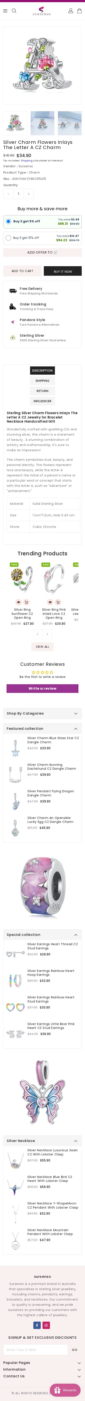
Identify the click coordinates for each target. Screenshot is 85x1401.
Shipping (27, 160)
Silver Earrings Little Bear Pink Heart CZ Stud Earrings (51, 1026)
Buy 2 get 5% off (26, 221)
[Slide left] (38, 634)
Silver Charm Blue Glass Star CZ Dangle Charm (53, 740)
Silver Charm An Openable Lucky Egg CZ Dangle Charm (50, 820)
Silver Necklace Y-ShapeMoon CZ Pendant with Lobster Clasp (52, 1205)
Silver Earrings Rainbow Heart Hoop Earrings (50, 973)
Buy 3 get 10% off (26, 238)
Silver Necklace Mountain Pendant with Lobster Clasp (50, 1232)
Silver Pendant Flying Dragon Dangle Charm (50, 793)
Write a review (42, 688)
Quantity (10, 185)
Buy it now (63, 271)
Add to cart (23, 271)
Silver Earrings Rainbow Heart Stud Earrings (50, 999)
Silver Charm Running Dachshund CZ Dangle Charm (51, 767)
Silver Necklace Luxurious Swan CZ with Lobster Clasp (52, 1152)
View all (42, 647)
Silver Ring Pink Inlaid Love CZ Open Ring (54, 614)
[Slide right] (47, 634)
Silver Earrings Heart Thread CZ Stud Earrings (52, 946)
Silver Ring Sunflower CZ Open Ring (22, 614)
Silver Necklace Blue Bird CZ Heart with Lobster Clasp (49, 1179)
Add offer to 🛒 (42, 252)
